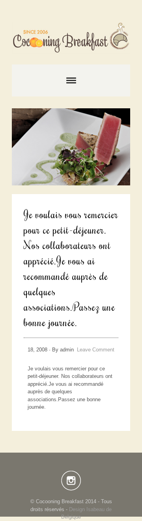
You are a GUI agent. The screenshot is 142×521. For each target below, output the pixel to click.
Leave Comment (95, 350)
